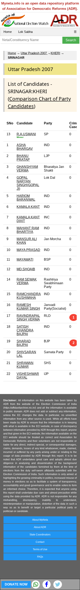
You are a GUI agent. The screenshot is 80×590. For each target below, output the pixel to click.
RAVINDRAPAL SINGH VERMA (28, 317)
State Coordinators (40, 534)
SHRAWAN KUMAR (25, 364)
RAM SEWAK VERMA (27, 281)
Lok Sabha (25, 31)
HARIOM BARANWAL (26, 197)
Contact (40, 542)
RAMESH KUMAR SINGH (28, 306)
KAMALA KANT (28, 207)
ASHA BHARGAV (25, 146)
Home (7, 31)
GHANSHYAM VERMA (27, 168)
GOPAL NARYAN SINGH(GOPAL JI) (28, 183)
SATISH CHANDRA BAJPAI (25, 330)
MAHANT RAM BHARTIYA (28, 230)
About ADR (40, 527)
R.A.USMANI (26, 134)
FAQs (40, 556)
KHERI (55, 53)
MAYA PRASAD (28, 250)
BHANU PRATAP (23, 157)
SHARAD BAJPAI (24, 343)
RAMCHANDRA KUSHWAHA (29, 295)
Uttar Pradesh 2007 (34, 53)
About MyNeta (40, 519)
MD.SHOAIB (26, 269)
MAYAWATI (25, 259)
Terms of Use (40, 549)
